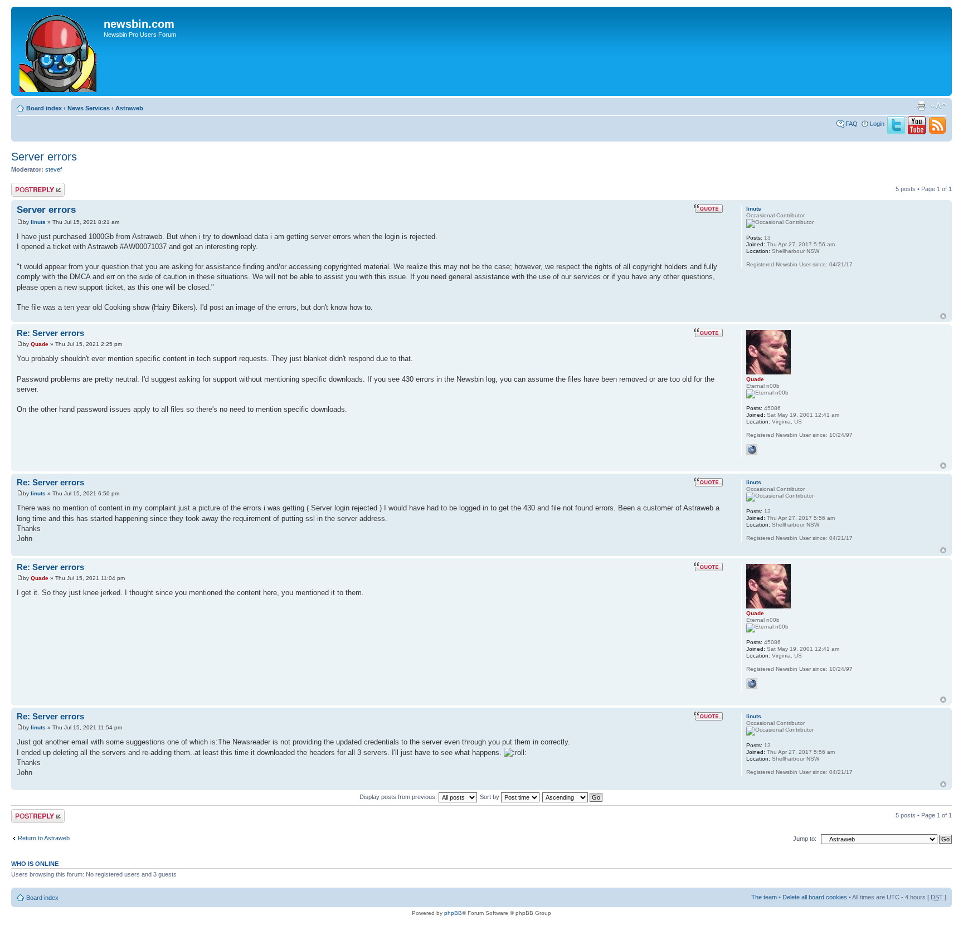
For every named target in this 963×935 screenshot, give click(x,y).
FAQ (851, 123)
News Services (88, 108)
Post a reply (27, 186)
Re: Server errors (50, 333)
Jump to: (804, 838)
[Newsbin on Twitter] (896, 132)
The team (764, 897)
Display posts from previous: (399, 796)
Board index (44, 108)
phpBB (453, 913)
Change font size (938, 106)
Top (943, 316)
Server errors (44, 156)
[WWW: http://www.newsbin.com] (751, 449)
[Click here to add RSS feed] (937, 132)
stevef (53, 169)
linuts (38, 222)
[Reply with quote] (708, 208)
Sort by (490, 796)
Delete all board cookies (814, 897)
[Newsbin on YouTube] (917, 132)
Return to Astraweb (44, 838)
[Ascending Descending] (573, 796)
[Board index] (59, 51)
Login (877, 123)
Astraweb (129, 108)
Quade (39, 344)
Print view (921, 106)
